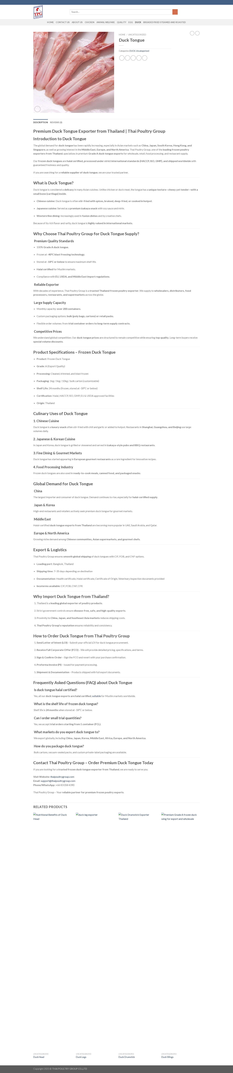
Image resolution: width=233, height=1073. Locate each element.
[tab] (40, 122)
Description (40, 122)
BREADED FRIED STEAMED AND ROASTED (164, 22)
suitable (96, 695)
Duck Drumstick (127, 1057)
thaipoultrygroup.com (62, 776)
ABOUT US (77, 22)
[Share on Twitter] (127, 58)
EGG (130, 22)
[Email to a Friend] (133, 58)
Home (122, 34)
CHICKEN (89, 22)
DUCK (138, 22)
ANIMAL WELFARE (106, 22)
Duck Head (38, 1057)
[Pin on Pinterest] (139, 58)
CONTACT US (63, 22)
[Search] (175, 12)
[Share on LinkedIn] (144, 58)
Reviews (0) (56, 122)
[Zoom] (37, 109)
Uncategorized (137, 34)
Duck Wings (167, 1057)
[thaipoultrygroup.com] (49, 12)
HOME (50, 22)
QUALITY (121, 22)
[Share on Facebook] (121, 58)
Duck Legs (81, 1057)
